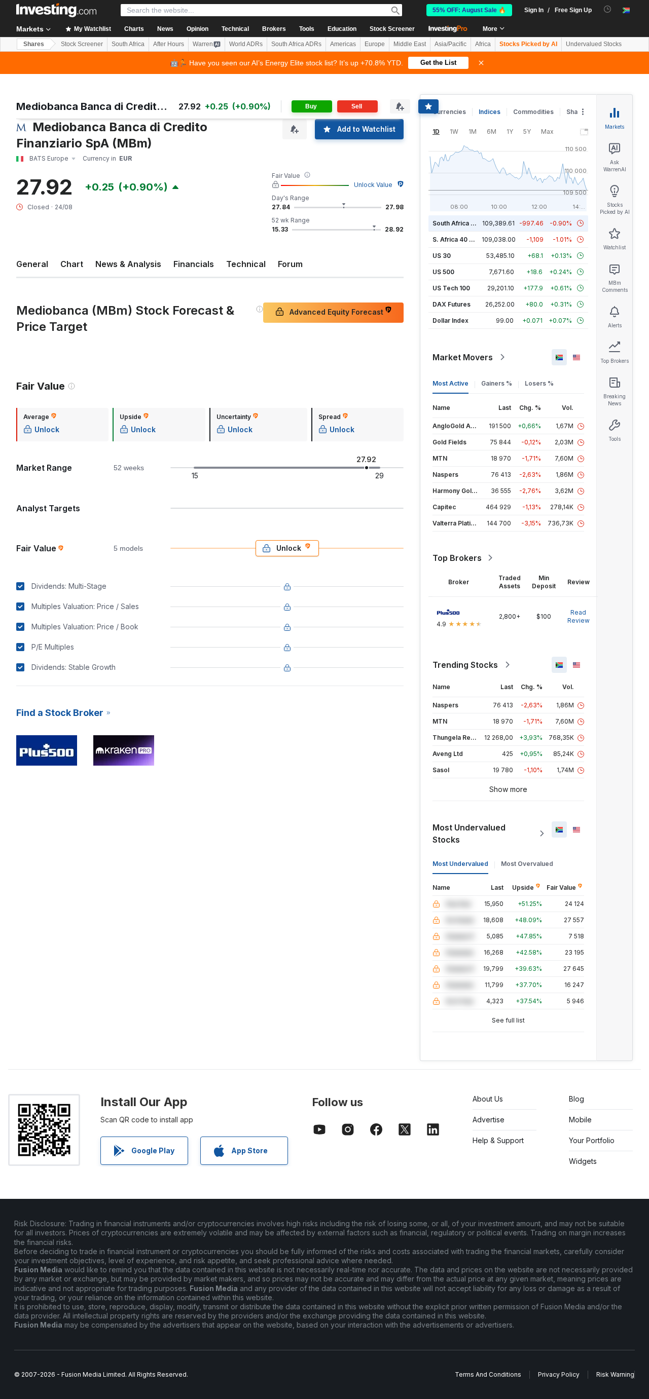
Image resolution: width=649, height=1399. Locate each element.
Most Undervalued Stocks (469, 833)
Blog (576, 1098)
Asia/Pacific (450, 44)
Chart (71, 264)
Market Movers (462, 357)
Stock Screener (392, 28)
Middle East (409, 44)
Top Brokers (457, 558)
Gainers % (496, 383)
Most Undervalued (460, 863)
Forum (290, 264)
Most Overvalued (527, 863)
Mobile (580, 1119)
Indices (489, 112)
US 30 (441, 255)
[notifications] (608, 9)
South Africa (128, 44)
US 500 (443, 272)
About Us (488, 1098)
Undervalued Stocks (594, 44)
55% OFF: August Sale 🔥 (469, 10)
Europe (375, 44)
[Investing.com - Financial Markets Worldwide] (56, 10)
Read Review (578, 616)
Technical (246, 264)
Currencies (449, 112)
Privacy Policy (559, 1374)
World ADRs (246, 44)
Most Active (450, 383)
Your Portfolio (592, 1140)
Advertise (488, 1119)
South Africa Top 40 (462, 223)
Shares (33, 44)
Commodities (533, 112)
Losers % (539, 383)
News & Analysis (128, 264)
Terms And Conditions (488, 1374)
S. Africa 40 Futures (462, 239)
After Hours (168, 44)
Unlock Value (373, 184)
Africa (483, 44)
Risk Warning (615, 1374)
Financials (193, 264)
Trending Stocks (465, 665)
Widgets (583, 1161)
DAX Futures (451, 304)
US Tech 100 (451, 288)
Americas (343, 44)
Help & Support (498, 1140)
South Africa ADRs (296, 44)
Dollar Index (450, 320)
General (32, 264)
